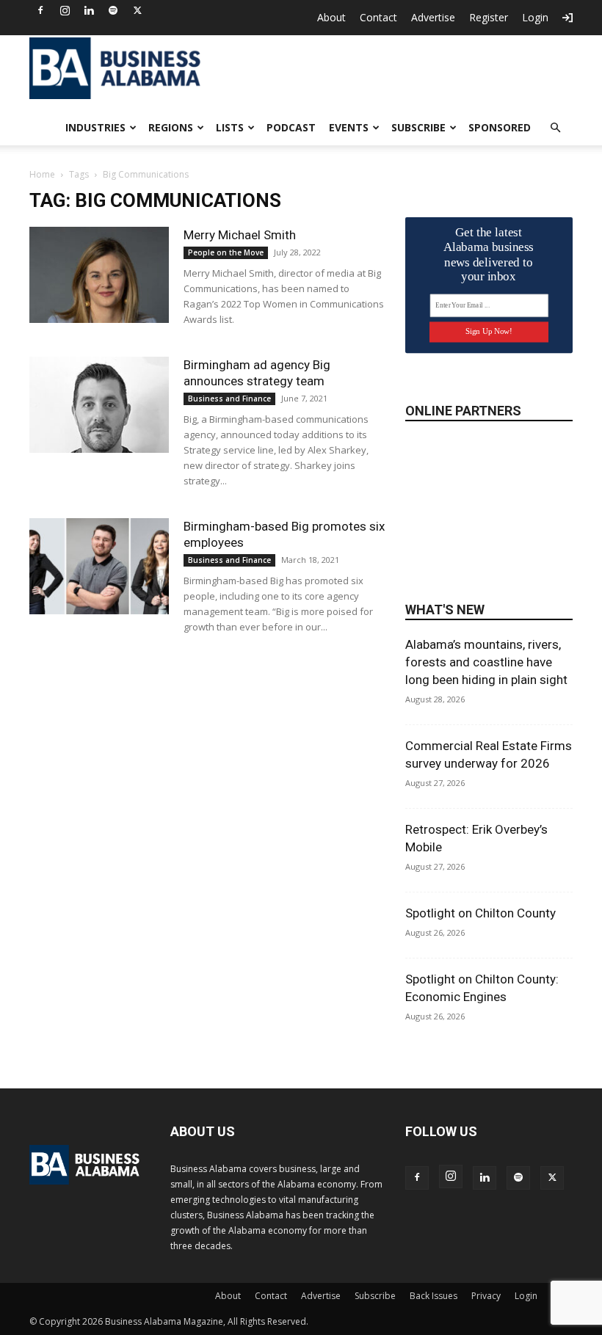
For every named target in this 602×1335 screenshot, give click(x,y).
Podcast (291, 127)
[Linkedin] (89, 10)
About (331, 17)
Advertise (433, 17)
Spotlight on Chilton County (480, 913)
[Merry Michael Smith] (99, 275)
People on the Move (226, 252)
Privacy (486, 1295)
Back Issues (433, 1295)
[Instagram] (65, 10)
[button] (555, 128)
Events (349, 127)
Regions (170, 127)
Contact (378, 17)
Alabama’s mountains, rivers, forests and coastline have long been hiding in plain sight (486, 662)
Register (488, 17)
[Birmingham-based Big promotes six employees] (99, 566)
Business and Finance (229, 398)
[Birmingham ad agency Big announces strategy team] (99, 405)
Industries (95, 127)
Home (42, 174)
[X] (137, 10)
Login (535, 17)
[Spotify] (113, 10)
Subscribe (418, 127)
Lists (230, 127)
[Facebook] (40, 10)
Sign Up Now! (488, 331)
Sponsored (499, 127)
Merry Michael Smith (240, 235)
